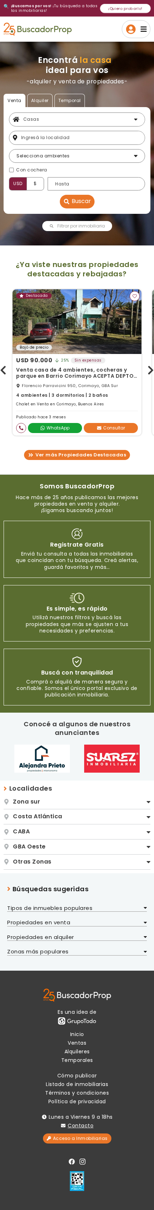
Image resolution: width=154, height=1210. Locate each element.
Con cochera (31, 170)
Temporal (69, 100)
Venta (14, 100)
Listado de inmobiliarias (77, 1084)
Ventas (77, 1042)
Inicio (77, 1034)
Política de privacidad (77, 1101)
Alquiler (40, 100)
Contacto (80, 1125)
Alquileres (77, 1051)
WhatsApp (58, 428)
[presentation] (3, 368)
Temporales (77, 1060)
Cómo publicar (77, 1075)
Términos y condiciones (77, 1092)
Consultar (114, 428)
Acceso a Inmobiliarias (80, 1138)
